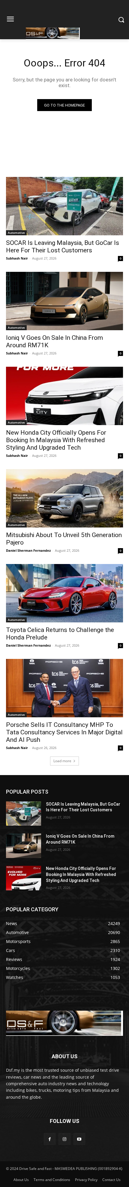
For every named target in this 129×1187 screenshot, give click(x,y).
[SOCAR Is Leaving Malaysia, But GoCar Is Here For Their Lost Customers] (64, 206)
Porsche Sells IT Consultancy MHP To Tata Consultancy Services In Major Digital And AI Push (64, 732)
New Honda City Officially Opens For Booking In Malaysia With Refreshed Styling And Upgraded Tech (56, 440)
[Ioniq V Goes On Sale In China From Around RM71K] (64, 301)
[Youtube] (79, 1139)
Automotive (16, 233)
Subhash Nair (17, 258)
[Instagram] (64, 1139)
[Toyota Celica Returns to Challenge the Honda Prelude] (64, 593)
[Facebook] (50, 1139)
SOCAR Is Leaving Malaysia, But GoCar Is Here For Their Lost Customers (62, 246)
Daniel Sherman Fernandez (28, 550)
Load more (62, 760)
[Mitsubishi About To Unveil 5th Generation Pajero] (64, 498)
